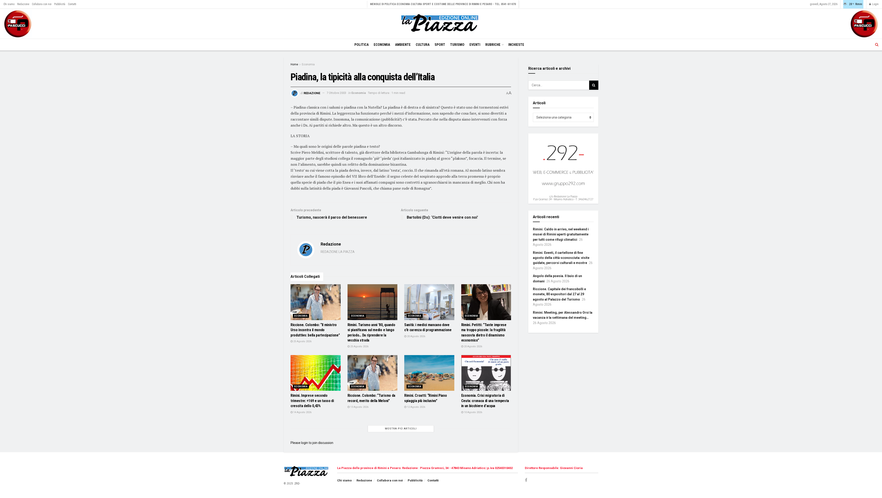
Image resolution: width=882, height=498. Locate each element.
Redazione (23, 4)
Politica (361, 45)
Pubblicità (59, 4)
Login (875, 4)
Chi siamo (8, 4)
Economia (382, 45)
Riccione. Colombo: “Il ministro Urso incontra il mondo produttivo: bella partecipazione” (315, 330)
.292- (297, 483)
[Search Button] (877, 44)
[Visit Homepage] (441, 23)
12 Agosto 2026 (415, 406)
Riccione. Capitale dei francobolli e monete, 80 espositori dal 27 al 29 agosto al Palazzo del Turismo (559, 294)
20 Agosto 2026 (415, 336)
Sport (440, 45)
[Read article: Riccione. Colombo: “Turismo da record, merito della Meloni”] (373, 373)
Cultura (423, 45)
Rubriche (492, 45)
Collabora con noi (41, 4)
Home (294, 64)
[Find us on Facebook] (526, 480)
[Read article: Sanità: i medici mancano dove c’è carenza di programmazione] (429, 302)
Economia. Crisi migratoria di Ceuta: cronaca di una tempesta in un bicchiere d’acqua (485, 400)
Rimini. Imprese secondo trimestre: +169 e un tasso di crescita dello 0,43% (312, 400)
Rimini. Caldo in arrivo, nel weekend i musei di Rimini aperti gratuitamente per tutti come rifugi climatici (561, 234)
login (304, 443)
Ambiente (403, 45)
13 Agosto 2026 (359, 406)
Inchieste (516, 45)
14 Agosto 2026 (302, 412)
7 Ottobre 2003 (336, 93)
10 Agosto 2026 (472, 412)
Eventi (474, 45)
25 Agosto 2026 (302, 341)
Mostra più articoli (401, 428)
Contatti (72, 4)
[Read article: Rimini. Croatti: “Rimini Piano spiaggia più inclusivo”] (429, 373)
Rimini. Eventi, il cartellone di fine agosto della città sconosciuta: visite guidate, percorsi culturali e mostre (561, 258)
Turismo (457, 45)
